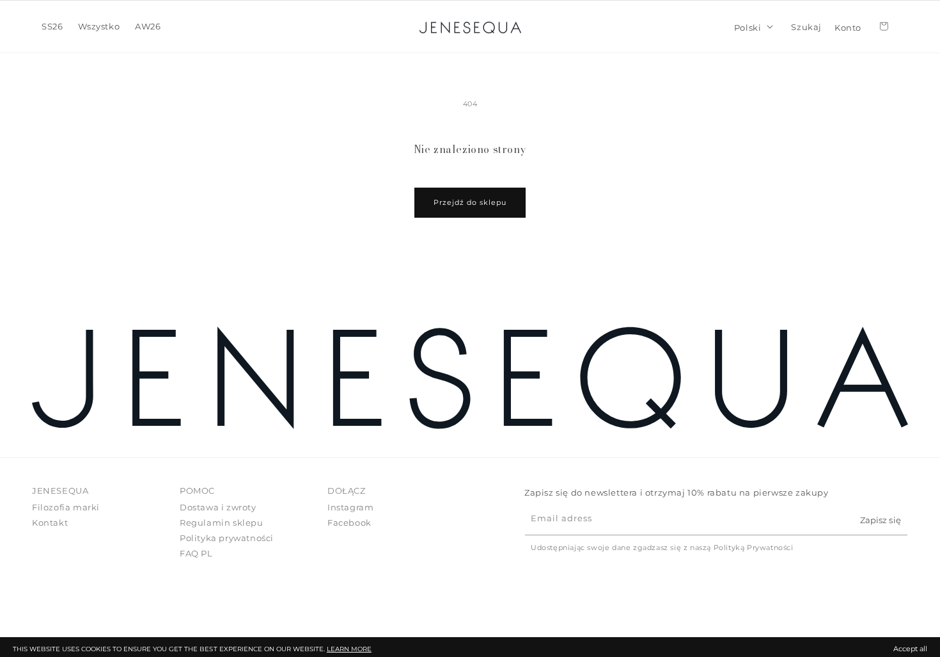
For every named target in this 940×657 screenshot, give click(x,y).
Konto (847, 26)
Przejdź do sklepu (470, 202)
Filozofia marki (66, 507)
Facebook (349, 522)
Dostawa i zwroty (218, 507)
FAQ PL (196, 553)
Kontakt (50, 522)
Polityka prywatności (227, 537)
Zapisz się (880, 519)
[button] (52, 26)
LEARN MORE (349, 649)
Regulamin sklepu (221, 522)
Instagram (350, 507)
